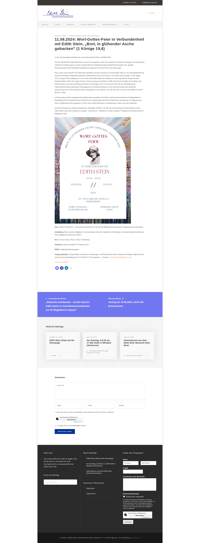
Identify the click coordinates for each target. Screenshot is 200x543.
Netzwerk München (96, 351)
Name (126, 459)
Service (126, 24)
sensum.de (135, 538)
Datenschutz (91, 494)
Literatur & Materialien (88, 24)
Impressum (90, 488)
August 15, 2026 (55, 337)
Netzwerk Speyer (75, 36)
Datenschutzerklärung (137, 499)
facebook (152, 13)
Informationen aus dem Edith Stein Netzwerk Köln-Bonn (137, 342)
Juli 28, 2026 (92, 337)
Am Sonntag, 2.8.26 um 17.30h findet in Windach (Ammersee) (99, 342)
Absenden (128, 522)
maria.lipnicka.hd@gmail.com (120, 257)
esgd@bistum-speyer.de (149, 2)
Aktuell (57, 24)
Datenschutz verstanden (135, 497)
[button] (57, 268)
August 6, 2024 (60, 36)
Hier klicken (71, 419)
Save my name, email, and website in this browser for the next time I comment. (85, 412)
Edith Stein (70, 24)
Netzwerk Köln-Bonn (134, 355)
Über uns (45, 24)
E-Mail (126, 468)
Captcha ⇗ (78, 421)
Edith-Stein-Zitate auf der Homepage (99, 458)
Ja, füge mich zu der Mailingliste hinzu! (71, 425)
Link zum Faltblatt (61, 262)
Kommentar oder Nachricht (134, 477)
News (84, 36)
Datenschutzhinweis (131, 494)
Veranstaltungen (93, 36)
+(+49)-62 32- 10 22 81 (129, 2)
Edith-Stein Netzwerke (109, 24)
